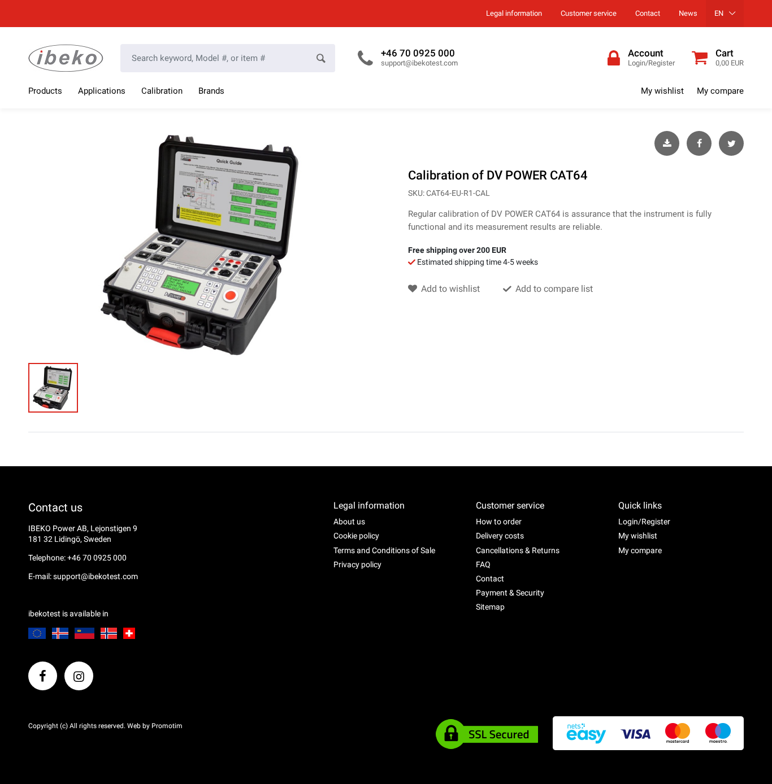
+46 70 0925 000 (418, 53)
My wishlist (662, 91)
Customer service (589, 13)
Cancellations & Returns (518, 550)
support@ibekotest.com (419, 63)
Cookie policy (356, 535)
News (688, 13)
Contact (647, 13)
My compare (720, 91)
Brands (211, 91)
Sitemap (490, 606)
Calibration (162, 91)
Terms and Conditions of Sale (384, 550)
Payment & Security (510, 592)
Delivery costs (500, 535)
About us (349, 521)
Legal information (514, 13)
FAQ (483, 564)
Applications (101, 91)
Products (45, 91)
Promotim (167, 726)
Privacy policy (357, 564)
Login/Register (644, 521)
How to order (499, 521)
